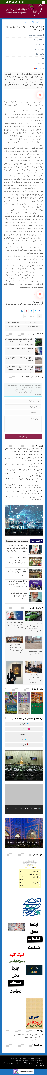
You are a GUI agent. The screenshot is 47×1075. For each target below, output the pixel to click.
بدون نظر (39, 54)
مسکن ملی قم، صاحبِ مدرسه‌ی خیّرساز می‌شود (19, 359)
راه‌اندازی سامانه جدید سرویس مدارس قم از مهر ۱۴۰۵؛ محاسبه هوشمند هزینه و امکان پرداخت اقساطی (19, 342)
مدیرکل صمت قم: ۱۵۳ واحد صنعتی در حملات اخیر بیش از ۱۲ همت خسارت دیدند (16, 584)
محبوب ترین (23, 541)
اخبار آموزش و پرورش (32, 21)
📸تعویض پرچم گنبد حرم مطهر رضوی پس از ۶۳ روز (24, 809)
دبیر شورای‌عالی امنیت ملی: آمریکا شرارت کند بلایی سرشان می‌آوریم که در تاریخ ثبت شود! (16, 548)
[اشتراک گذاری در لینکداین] (22, 311)
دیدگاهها (10, 541)
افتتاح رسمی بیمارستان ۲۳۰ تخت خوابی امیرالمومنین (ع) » (24, 327)
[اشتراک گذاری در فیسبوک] (39, 311)
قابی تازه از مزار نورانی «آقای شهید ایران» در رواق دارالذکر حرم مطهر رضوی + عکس (24, 843)
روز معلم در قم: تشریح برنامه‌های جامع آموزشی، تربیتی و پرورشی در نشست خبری (20, 369)
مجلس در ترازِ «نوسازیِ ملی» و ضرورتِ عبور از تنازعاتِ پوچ (25, 776)
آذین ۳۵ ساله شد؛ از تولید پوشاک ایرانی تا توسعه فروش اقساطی (17, 572)
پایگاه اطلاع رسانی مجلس (33, 1039)
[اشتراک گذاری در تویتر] (35, 311)
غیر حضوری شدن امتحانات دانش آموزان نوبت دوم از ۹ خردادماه (19, 349)
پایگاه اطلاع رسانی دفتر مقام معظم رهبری (27, 1034)
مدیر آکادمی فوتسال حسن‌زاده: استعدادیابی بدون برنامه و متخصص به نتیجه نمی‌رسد (16, 560)
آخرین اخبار (35, 541)
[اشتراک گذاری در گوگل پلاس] (26, 311)
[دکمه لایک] (40, 94)
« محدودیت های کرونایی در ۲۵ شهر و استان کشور (23, 322)
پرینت (40, 63)
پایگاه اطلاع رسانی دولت (33, 1037)
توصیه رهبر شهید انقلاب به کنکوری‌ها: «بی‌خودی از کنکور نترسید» (17, 596)
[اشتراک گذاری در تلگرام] (31, 311)
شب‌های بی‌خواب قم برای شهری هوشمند (26, 532)
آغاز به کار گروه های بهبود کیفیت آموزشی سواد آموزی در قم (25, 28)
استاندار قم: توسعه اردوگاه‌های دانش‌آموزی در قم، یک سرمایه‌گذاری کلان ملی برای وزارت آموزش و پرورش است (34, 680)
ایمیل (40, 59)
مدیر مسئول (32, 35)
